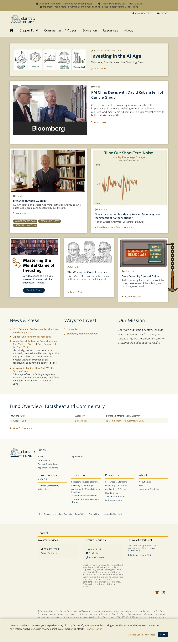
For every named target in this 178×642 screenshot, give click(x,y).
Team (141, 485)
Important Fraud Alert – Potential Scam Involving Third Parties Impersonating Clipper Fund (90, 6)
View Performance (22, 428)
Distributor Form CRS (140, 555)
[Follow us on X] (164, 592)
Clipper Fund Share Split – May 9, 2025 (121, 3)
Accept (163, 635)
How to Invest (111, 493)
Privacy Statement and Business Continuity (55, 514)
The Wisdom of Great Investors (87, 272)
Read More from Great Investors (114, 227)
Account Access (142, 13)
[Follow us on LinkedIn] (157, 592)
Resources (112, 475)
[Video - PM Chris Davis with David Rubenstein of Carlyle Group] (50, 110)
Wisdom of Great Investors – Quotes (85, 500)
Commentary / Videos (48, 477)
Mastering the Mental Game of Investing (85, 490)
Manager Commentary (48, 486)
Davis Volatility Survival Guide (140, 276)
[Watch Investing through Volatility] (48, 171)
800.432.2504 (51, 549)
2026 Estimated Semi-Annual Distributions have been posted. (35, 331)
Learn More (100, 68)
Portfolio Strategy (49, 221)
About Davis (145, 482)
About (143, 475)
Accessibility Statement (112, 514)
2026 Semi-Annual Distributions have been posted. (66, 3)
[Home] (12, 30)
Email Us (93, 553)
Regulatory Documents (116, 485)
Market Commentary (25, 221)
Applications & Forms (48, 468)
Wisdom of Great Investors (84, 495)
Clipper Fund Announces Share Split (32, 336)
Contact (163, 13)
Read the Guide (132, 296)
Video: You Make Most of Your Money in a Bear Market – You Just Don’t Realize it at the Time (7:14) (35, 344)
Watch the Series (33, 290)
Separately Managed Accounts (83, 333)
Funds (42, 450)
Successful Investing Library (84, 482)
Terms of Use (94, 514)
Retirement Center (114, 500)
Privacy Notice (94, 629)
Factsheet (82, 421)
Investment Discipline (149, 489)
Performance (44, 460)
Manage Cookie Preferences (141, 635)
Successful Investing (25, 225)
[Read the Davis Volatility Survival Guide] (143, 253)
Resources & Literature (116, 482)
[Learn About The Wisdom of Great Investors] (89, 251)
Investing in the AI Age (116, 56)
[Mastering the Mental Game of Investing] (34, 247)
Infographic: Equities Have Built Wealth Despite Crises (33, 370)
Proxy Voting (80, 514)
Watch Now (100, 122)
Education (78, 475)
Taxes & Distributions (48, 464)
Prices (40, 456)
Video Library (44, 489)
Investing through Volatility (30, 200)
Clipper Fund (19, 421)
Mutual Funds (74, 329)
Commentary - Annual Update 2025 (126, 421)
